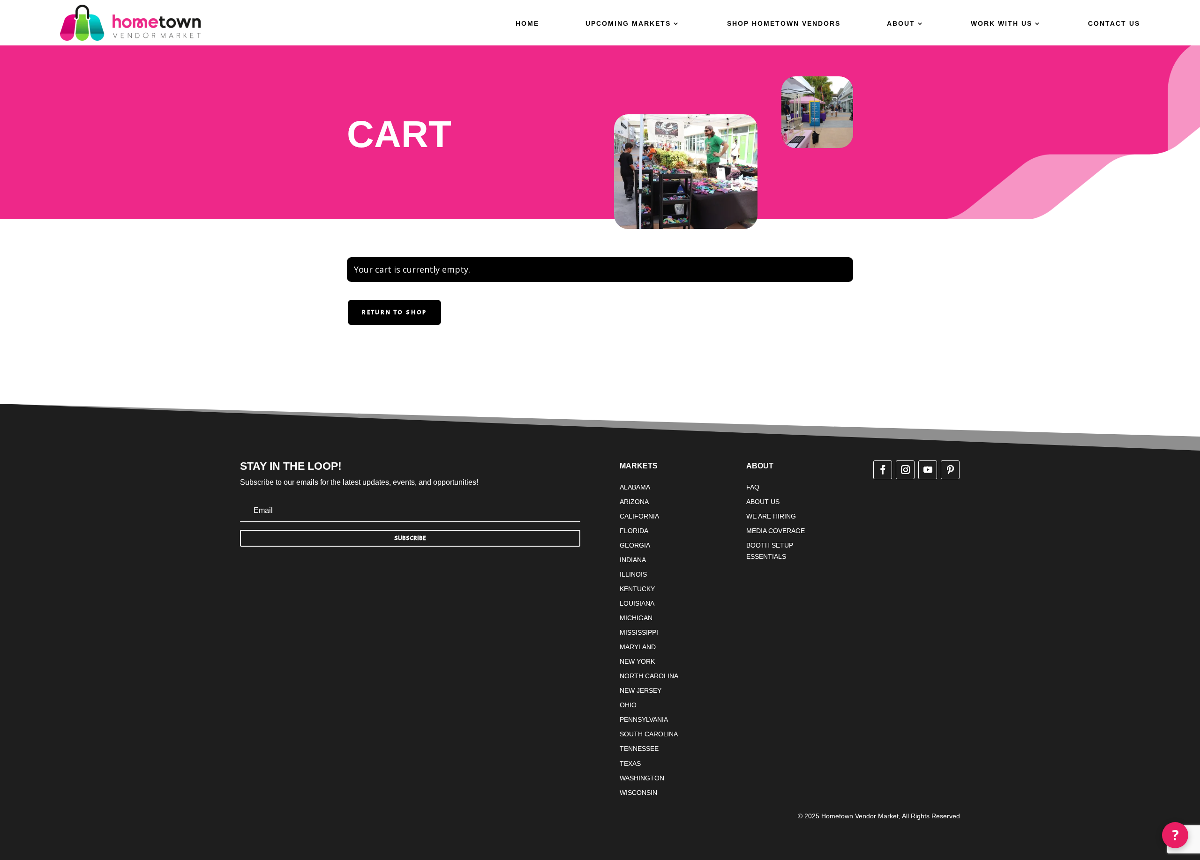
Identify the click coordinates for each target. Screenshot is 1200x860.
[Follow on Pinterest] (950, 469)
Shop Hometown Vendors (783, 23)
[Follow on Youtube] (927, 469)
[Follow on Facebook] (882, 469)
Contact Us (1114, 23)
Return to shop (394, 312)
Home (527, 23)
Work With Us (1001, 23)
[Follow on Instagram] (905, 469)
